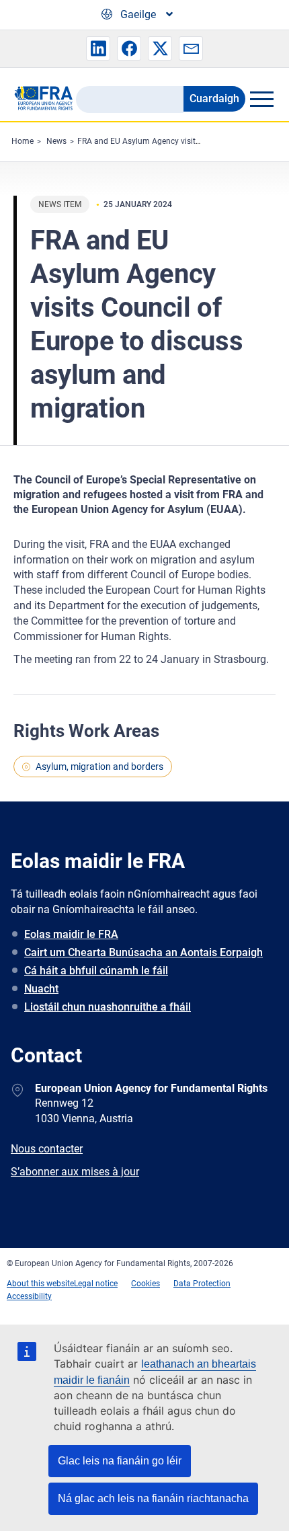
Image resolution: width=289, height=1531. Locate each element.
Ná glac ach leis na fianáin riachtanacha (153, 1498)
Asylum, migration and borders (99, 766)
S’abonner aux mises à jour (75, 1171)
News (56, 141)
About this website (40, 1283)
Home (22, 141)
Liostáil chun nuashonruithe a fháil (107, 1006)
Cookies (145, 1283)
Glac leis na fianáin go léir (119, 1460)
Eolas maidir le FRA (71, 934)
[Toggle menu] (261, 99)
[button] (98, 48)
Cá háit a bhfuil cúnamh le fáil (96, 970)
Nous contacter (47, 1148)
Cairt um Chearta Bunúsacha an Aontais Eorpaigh (143, 952)
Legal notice (96, 1283)
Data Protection (202, 1283)
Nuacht (41, 988)
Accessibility (29, 1296)
